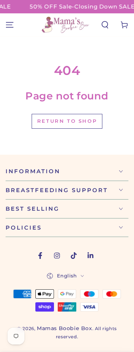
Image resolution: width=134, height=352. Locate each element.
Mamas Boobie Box (64, 328)
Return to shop (67, 121)
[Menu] (9, 25)
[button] (105, 25)
